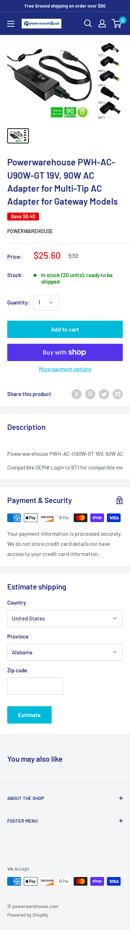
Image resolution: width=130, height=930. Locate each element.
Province (18, 636)
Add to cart (65, 329)
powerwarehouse (30, 231)
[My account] (102, 23)
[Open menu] (10, 24)
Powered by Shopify (27, 915)
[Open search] (88, 23)
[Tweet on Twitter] (104, 393)
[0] (116, 23)
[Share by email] (118, 393)
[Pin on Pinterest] (90, 393)
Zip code (17, 670)
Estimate (29, 714)
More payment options (65, 369)
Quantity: (18, 302)
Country (16, 602)
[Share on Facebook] (77, 393)
